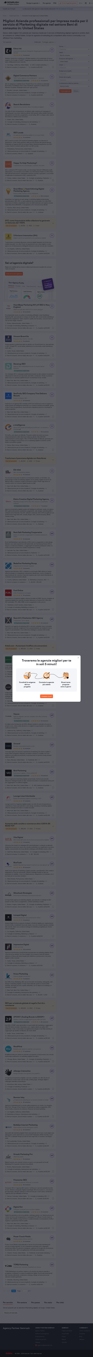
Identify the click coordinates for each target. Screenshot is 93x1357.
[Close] (78, 657)
